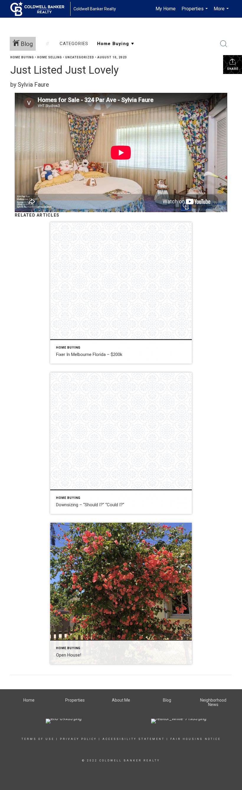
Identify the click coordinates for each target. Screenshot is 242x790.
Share (232, 68)
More (222, 12)
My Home (166, 8)
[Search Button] (224, 44)
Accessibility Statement (133, 739)
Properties (195, 12)
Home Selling (49, 57)
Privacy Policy (78, 739)
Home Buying (22, 57)
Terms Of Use (38, 739)
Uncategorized (79, 57)
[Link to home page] (40, 9)
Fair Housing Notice (195, 739)
